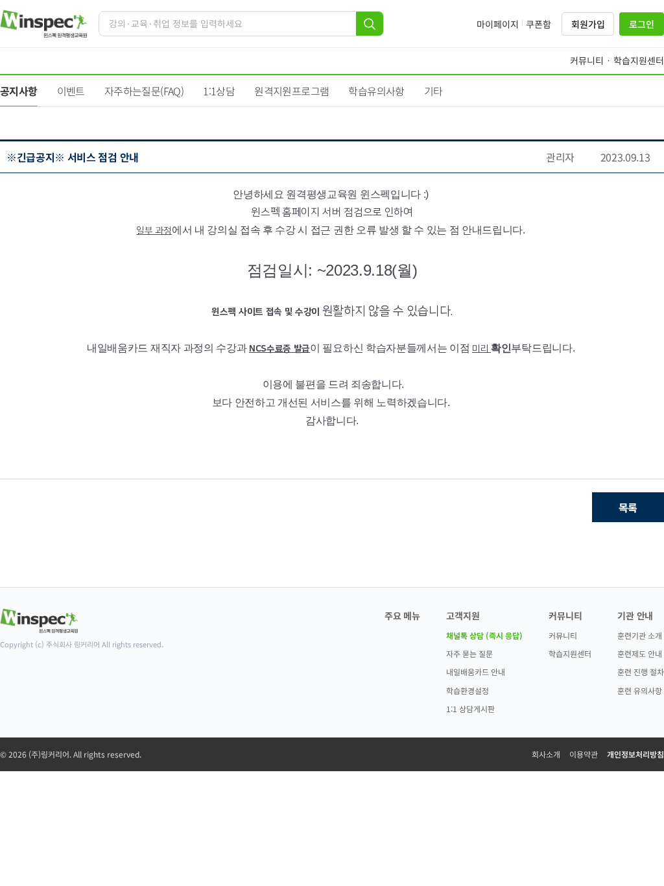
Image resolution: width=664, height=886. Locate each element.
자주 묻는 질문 (469, 653)
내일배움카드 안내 (475, 671)
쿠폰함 (538, 24)
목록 (628, 507)
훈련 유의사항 (639, 690)
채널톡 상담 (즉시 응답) (484, 635)
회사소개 (546, 754)
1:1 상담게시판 (470, 708)
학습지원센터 (570, 653)
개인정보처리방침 (635, 754)
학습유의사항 (376, 91)
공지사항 (19, 91)
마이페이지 (498, 24)
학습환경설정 (467, 690)
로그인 (641, 24)
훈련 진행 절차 (640, 671)
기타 (433, 91)
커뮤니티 (563, 635)
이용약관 (583, 754)
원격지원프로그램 (291, 91)
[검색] (369, 24)
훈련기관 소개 (639, 635)
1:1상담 (219, 91)
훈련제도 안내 (639, 653)
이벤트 (71, 91)
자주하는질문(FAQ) (144, 91)
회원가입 (587, 24)
